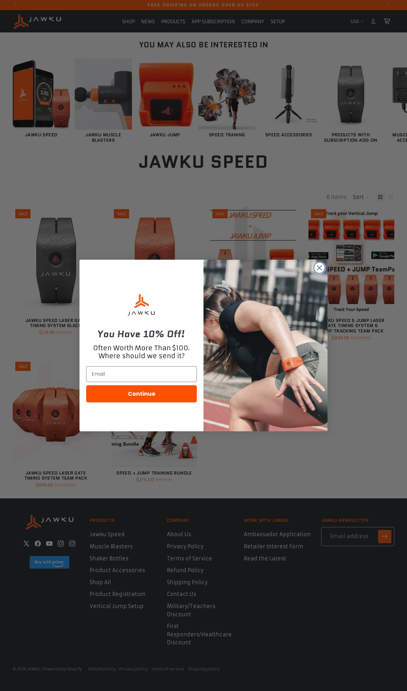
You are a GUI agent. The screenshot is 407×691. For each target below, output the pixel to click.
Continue (141, 394)
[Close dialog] (319, 267)
